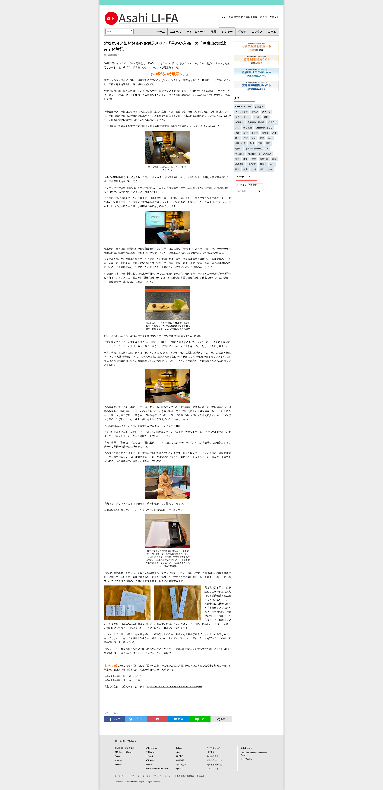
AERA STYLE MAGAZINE (157, 768)
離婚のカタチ (266, 169)
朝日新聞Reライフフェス (259, 154)
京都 (237, 127)
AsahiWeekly (246, 759)
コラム (272, 31)
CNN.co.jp (150, 752)
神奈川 (263, 164)
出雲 (245, 133)
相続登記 (252, 164)
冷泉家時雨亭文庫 (149, 273)
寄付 (270, 138)
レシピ (257, 117)
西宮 (237, 169)
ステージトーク (242, 117)
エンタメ (257, 31)
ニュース (175, 31)
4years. (179, 768)
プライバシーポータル (140, 776)
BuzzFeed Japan (243, 106)
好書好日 (180, 760)
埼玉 (237, 138)
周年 (274, 133)
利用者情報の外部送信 (184, 776)
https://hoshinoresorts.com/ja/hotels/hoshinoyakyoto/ (174, 686)
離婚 (254, 169)
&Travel (129, 752)
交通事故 (239, 122)
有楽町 (238, 148)
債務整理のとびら (264, 127)
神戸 (272, 164)
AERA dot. (150, 760)
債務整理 (247, 127)
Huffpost (149, 756)
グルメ (242, 31)
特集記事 (264, 159)
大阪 (254, 138)
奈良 (262, 138)
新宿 (268, 143)
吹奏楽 (265, 133)
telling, (179, 748)
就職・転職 (240, 143)
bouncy (149, 764)
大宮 (245, 138)
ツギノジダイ (212, 768)
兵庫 (237, 133)
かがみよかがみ (213, 748)
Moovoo (118, 760)
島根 (252, 143)
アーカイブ (241, 185)
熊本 (254, 159)
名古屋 (255, 133)
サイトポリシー (122, 776)
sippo (178, 752)
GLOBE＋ (180, 756)
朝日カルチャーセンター (257, 148)
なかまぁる (181, 764)
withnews (119, 764)
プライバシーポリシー (162, 776)
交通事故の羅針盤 (256, 122)
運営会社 (200, 776)
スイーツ (266, 112)
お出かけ (259, 106)
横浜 (245, 159)
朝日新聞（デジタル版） (125, 748)
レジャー (227, 31)
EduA (117, 756)
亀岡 (266, 117)
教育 (213, 31)
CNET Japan (151, 748)
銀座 (245, 169)
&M (116, 752)
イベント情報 (241, 112)
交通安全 (272, 122)
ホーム (161, 31)
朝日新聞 (239, 154)
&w (121, 752)
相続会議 (239, 164)
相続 (274, 159)
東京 (237, 159)
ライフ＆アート (196, 31)
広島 (260, 143)
